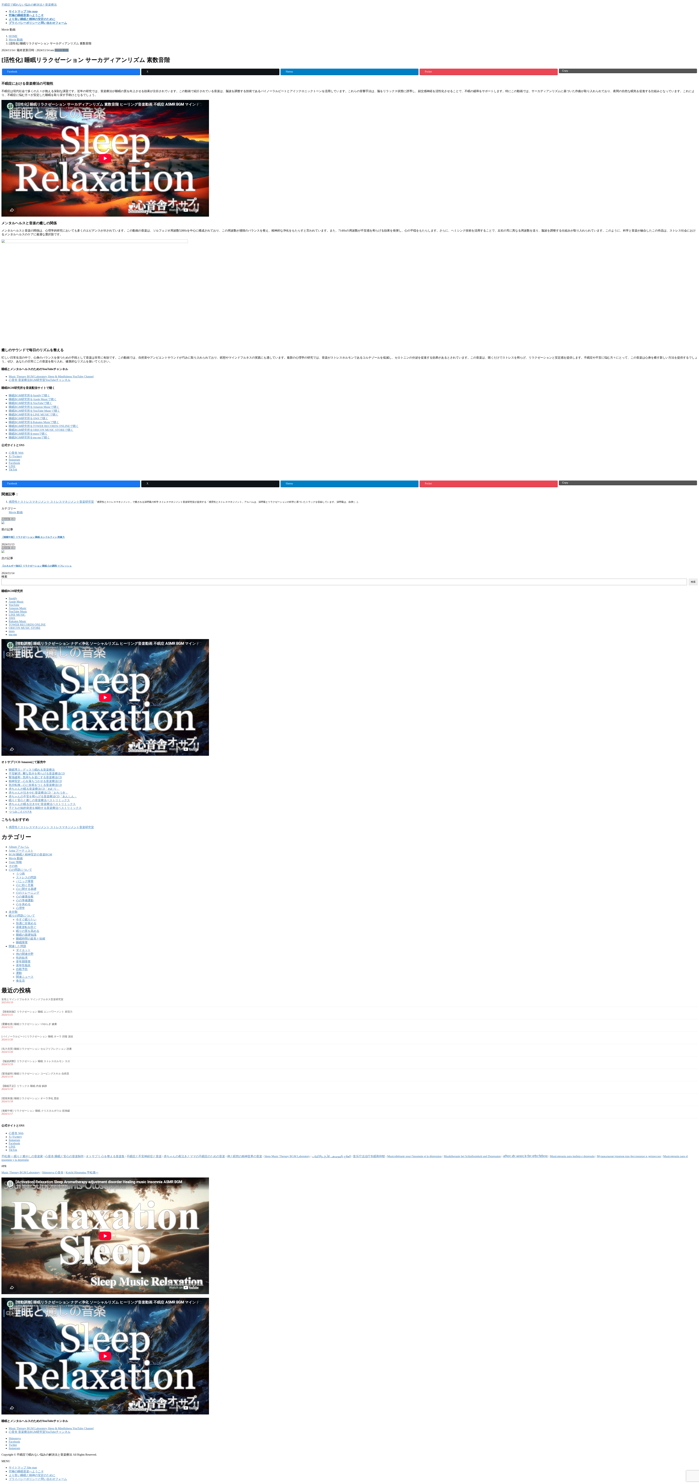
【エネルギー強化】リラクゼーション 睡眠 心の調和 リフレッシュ (36, 565)
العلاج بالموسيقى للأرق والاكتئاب (331, 1156)
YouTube (14, 604)
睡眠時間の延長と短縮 (30, 938)
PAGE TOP (681, 1435)
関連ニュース (24, 976)
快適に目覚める (26, 923)
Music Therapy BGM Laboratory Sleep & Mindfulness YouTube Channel (51, 376)
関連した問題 (17, 946)
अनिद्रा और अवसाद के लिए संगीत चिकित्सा (525, 1156)
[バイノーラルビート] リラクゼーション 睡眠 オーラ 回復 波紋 (37, 1036)
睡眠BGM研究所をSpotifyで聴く (29, 395)
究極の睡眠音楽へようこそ (26, 1471)
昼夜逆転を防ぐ (26, 927)
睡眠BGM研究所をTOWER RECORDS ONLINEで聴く (44, 426)
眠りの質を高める (27, 930)
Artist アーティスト (21, 850)
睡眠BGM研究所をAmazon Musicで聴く (34, 406)
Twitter (13, 1445)
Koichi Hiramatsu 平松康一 (82, 1172)
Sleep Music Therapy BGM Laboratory (287, 1156)
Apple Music (16, 601)
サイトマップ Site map (23, 1467)
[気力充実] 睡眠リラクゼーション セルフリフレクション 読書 (36, 1049)
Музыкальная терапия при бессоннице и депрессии (629, 1156)
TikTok (13, 469)
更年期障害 (23, 961)
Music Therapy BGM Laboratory (20, 1172)
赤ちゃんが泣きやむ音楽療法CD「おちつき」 (38, 792)
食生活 (20, 980)
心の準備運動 (24, 900)
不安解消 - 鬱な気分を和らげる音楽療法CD (37, 773)
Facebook (14, 463)
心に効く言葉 (24, 885)
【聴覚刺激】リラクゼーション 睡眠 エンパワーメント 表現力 (36, 1011)
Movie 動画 (62, 50)
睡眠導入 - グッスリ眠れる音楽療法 (32, 769)
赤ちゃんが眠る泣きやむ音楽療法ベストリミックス (42, 804)
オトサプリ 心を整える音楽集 (105, 1156)
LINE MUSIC (17, 614)
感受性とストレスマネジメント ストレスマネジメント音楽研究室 (51, 501)
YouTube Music (18, 611)
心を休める (23, 904)
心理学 (20, 908)
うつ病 (20, 873)
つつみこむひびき (20, 811)
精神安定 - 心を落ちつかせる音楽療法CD (35, 781)
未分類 (13, 911)
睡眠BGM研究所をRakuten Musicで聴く (34, 422)
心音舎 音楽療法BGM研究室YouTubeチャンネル (39, 380)
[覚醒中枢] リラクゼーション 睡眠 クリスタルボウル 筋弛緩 (35, 1110)
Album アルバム (19, 846)
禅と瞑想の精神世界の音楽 (244, 1156)
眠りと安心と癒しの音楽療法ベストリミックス (39, 800)
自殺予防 (22, 969)
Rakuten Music (17, 621)
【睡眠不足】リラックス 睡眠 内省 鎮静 (24, 1086)
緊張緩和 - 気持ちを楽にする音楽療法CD (35, 777)
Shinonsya (15, 1438)
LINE (12, 466)
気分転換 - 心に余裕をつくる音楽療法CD (35, 785)
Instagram (14, 459)
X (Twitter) (15, 456)
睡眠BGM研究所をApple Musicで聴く (33, 399)
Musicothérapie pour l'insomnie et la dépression (414, 1156)
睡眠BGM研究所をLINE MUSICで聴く (33, 414)
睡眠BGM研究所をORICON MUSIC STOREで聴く (41, 429)
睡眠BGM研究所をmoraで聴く (28, 433)
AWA (12, 618)
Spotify (13, 598)
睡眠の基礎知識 (26, 934)
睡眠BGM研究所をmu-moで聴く (29, 437)
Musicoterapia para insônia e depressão (572, 1156)
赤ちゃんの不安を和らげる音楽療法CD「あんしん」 (43, 796)
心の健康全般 (24, 896)
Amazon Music (17, 608)
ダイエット (23, 950)
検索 (4, 576)
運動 (19, 973)
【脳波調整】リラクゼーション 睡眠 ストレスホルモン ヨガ (35, 1061)
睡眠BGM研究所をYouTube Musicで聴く (34, 410)
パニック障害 (24, 881)
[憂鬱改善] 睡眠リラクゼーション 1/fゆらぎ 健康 (29, 1024)
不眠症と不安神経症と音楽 (144, 1156)
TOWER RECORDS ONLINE (27, 624)
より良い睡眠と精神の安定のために (32, 1475)
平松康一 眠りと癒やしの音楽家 (22, 1156)
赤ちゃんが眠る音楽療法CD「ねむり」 (34, 788)
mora (12, 631)
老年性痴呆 (23, 965)
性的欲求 (22, 957)
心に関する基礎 (26, 888)
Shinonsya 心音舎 (53, 1172)
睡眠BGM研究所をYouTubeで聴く (30, 403)
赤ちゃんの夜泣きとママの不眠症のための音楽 (194, 1156)
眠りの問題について (22, 915)
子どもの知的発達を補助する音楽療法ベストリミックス (45, 807)
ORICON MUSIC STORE (24, 627)
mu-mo (13, 634)
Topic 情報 (15, 862)
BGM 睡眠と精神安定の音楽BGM (30, 854)
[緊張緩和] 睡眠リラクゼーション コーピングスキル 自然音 (35, 1073)
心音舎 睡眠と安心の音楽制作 (64, 1156)
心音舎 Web (16, 452)
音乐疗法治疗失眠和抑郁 (369, 1156)
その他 (13, 866)
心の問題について (20, 869)
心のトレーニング (27, 892)
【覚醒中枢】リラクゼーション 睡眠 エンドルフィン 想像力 (33, 537)
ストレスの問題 (26, 877)
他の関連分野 (24, 953)
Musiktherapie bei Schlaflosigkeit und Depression (472, 1156)
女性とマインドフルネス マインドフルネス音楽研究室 (32, 999)
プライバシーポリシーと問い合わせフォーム (38, 1479)
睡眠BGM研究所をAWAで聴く (28, 418)
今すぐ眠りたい (26, 919)
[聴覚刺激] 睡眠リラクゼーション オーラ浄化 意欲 (30, 1098)
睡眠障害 (22, 942)
